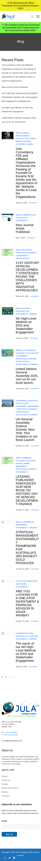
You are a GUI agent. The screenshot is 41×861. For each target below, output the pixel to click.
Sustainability (22, 220)
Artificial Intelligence (26, 138)
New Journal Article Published (15, 87)
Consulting (21, 581)
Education (26, 250)
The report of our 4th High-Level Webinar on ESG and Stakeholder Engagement (26, 652)
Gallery (5, 792)
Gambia (30, 144)
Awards (19, 141)
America (25, 133)
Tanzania (33, 528)
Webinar (33, 314)
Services (6, 780)
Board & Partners (10, 788)
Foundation (21, 144)
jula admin (33, 203)
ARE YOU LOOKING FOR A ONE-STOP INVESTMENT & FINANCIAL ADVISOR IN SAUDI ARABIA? (27, 603)
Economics (21, 353)
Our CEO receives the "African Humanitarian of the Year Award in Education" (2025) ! (20, 5)
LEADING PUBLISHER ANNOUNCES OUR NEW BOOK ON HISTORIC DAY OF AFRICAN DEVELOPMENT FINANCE (27, 490)
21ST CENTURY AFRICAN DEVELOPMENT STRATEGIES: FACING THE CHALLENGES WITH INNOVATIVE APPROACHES (20, 97)
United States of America (27, 364)
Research (32, 253)
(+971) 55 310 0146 (11, 735)
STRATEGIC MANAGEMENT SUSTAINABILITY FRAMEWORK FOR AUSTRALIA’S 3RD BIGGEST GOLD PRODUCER (27, 547)
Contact (5, 796)
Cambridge (26, 215)
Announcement (22, 136)
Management (33, 406)
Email (5, 821)
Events (5, 784)
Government (22, 356)
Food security (32, 353)
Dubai (30, 633)
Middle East (32, 581)
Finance (19, 463)
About (5, 776)
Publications (21, 218)
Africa (18, 133)
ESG (33, 215)
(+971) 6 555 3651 (10, 732)
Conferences (29, 350)
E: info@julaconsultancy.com (12, 741)
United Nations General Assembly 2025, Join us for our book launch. (27, 375)
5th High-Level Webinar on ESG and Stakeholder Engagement (26, 325)
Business (27, 141)
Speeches (32, 359)
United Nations (22, 258)
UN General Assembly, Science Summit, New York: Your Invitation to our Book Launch (26, 429)
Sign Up (9, 834)
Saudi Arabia (21, 584)
